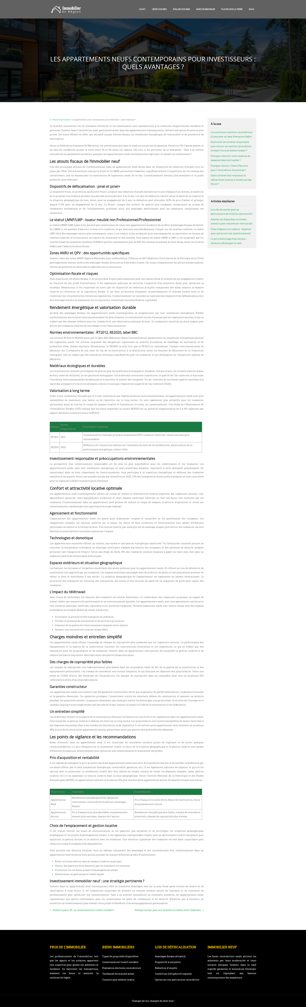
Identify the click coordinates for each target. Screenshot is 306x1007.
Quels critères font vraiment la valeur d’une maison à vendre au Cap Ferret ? (231, 179)
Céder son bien (159, 9)
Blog (251, 9)
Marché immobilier (205, 9)
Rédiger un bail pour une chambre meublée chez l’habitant (168, 910)
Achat (142, 9)
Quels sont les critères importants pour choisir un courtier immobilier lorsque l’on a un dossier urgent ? (231, 146)
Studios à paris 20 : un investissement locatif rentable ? (84, 910)
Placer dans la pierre (232, 9)
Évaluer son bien (181, 9)
